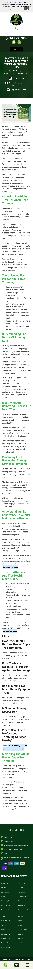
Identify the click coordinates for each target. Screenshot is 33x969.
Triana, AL (4, 916)
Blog (10, 71)
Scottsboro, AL (22, 938)
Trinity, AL (21, 888)
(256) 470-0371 (16, 33)
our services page (10, 567)
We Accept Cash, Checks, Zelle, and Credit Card (15, 859)
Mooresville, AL (5, 921)
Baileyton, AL (22, 905)
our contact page (10, 631)
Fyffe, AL (6, 854)
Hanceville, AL (5, 901)
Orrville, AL (21, 921)
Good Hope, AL (22, 897)
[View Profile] (14, 42)
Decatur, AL (4, 883)
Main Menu (17, 49)
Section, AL (4, 943)
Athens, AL (21, 925)
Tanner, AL (4, 925)
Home (5, 71)
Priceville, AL (21, 883)
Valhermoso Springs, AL (24, 911)
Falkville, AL (21, 892)
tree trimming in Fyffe (18, 745)
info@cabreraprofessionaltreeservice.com (16, 845)
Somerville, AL (5, 910)
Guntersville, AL (5, 938)
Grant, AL (20, 934)
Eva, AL (20, 901)
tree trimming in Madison (13, 749)
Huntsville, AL (5, 930)
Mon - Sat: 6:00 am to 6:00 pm (13, 849)
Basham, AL (4, 888)
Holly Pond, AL (5, 905)
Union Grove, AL (6, 947)
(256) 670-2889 (16, 38)
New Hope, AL (5, 934)
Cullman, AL (4, 897)
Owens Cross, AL (23, 930)
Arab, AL (20, 943)
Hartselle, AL (5, 892)
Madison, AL (21, 916)
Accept (26, 9)
